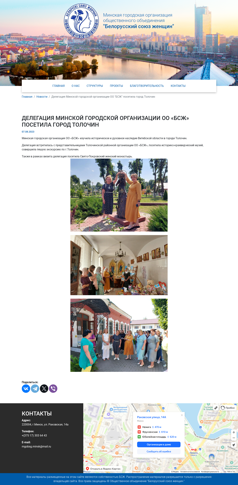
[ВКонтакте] (26, 388)
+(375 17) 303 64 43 (34, 435)
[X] (44, 388)
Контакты (178, 85)
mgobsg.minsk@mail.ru (36, 446)
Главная (58, 85)
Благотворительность (147, 85)
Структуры (95, 85)
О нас (76, 85)
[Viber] (53, 388)
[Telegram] (35, 388)
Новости (41, 96)
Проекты (116, 85)
